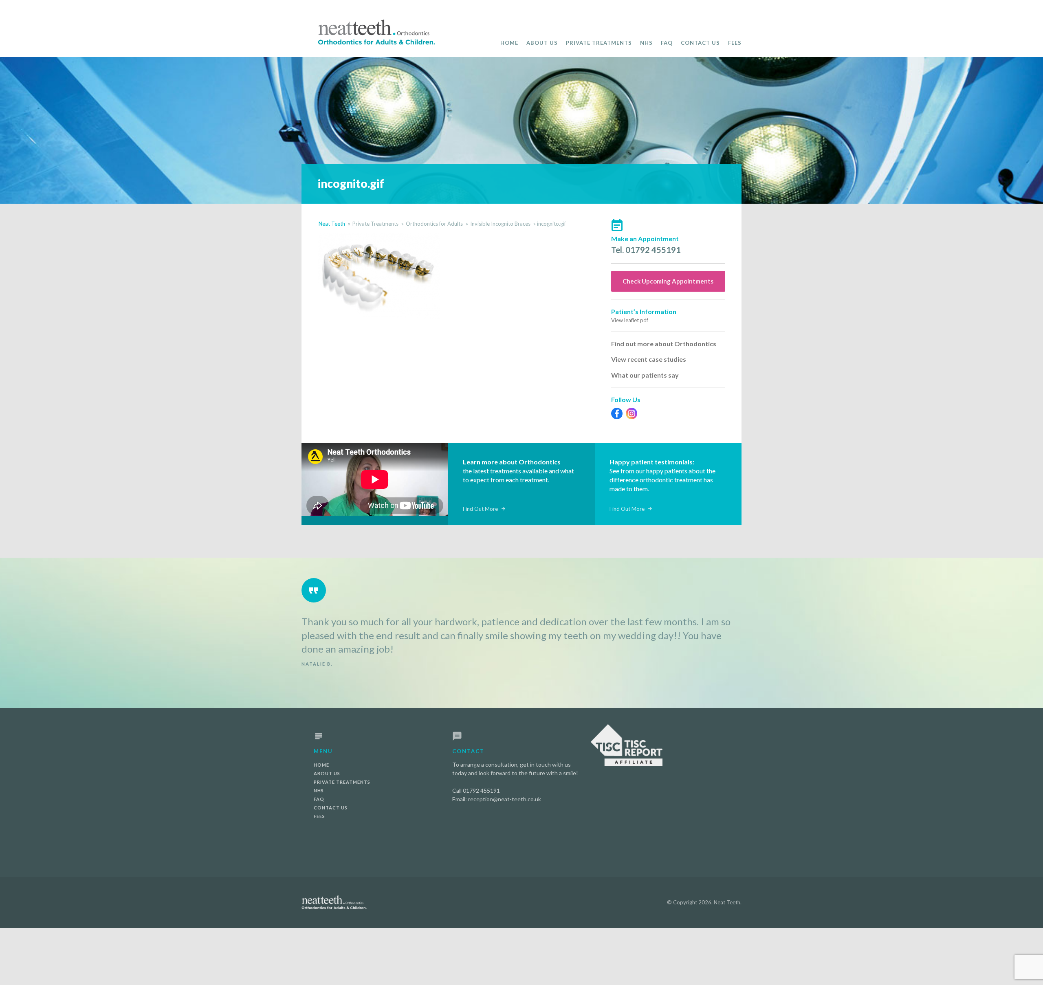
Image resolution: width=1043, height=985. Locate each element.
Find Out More (480, 509)
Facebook (617, 413)
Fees (735, 43)
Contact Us (700, 43)
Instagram (631, 413)
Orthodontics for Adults (434, 223)
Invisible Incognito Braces (500, 223)
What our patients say (645, 375)
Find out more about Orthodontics (663, 343)
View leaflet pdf (629, 320)
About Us (542, 43)
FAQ (667, 43)
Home (509, 43)
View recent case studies (648, 359)
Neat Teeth (332, 223)
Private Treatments (599, 43)
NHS (646, 43)
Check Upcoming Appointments (668, 281)
